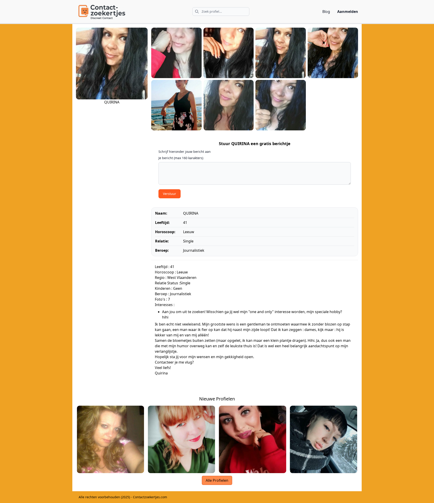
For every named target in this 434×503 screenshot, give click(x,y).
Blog (326, 11)
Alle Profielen (217, 480)
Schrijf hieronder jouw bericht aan (184, 151)
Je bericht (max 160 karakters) (180, 158)
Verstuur (169, 194)
